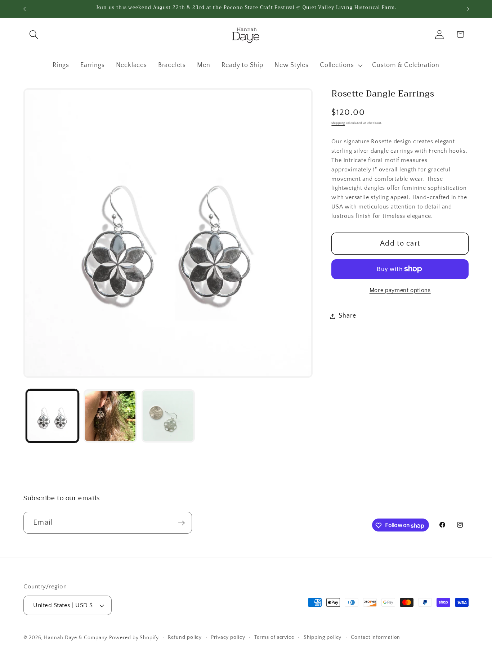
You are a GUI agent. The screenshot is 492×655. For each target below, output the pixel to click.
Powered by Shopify (133, 638)
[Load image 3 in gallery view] (168, 416)
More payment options (400, 290)
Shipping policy (323, 637)
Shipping (338, 123)
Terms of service (274, 637)
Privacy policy (228, 637)
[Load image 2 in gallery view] (110, 416)
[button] (33, 34)
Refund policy (185, 637)
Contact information (375, 637)
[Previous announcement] (24, 9)
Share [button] (347, 315)
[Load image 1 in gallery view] (52, 416)
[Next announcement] (468, 9)
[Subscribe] (181, 523)
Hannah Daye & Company (75, 638)
